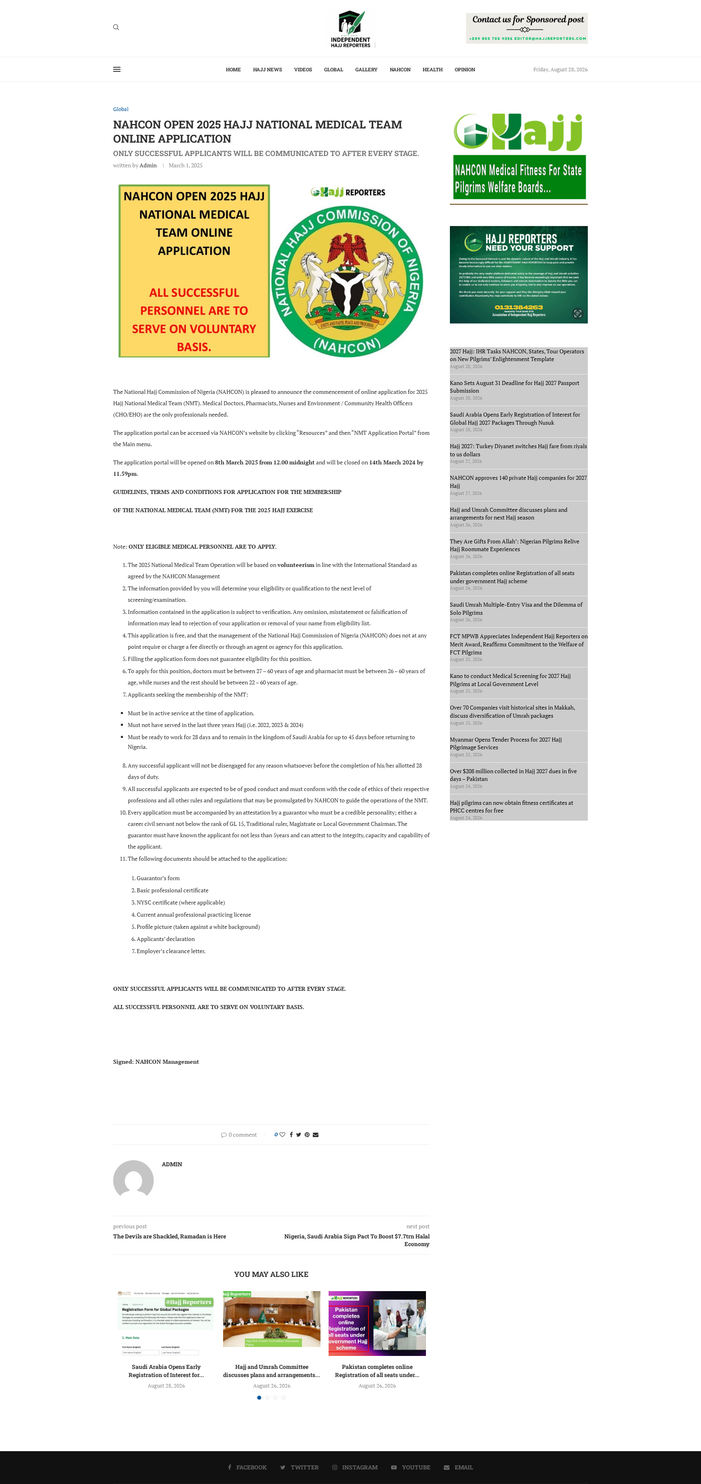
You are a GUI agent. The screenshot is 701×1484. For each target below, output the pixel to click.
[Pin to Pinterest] (307, 1134)
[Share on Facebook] (291, 1134)
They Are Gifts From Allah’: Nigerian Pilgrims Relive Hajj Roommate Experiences (514, 545)
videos (303, 69)
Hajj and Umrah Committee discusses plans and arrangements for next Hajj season (509, 514)
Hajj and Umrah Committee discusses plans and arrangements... (271, 1371)
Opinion (465, 69)
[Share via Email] (315, 1134)
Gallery (366, 69)
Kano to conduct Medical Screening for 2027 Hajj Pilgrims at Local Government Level (510, 680)
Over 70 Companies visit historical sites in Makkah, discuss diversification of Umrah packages (512, 711)
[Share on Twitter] (298, 1134)
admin (148, 165)
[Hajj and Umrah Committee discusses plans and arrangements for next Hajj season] (271, 1323)
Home (233, 69)
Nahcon (400, 69)
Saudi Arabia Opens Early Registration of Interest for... (166, 1371)
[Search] (116, 28)
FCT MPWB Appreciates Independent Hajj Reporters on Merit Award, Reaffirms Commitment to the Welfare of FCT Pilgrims (519, 644)
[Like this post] (282, 1134)
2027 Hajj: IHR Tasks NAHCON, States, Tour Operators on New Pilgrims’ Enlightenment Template (517, 355)
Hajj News (267, 69)
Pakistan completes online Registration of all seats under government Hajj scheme (512, 577)
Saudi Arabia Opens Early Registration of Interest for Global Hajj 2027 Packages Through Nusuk (515, 418)
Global (333, 69)
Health (433, 69)
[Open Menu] (116, 69)
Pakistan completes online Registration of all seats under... (377, 1371)
